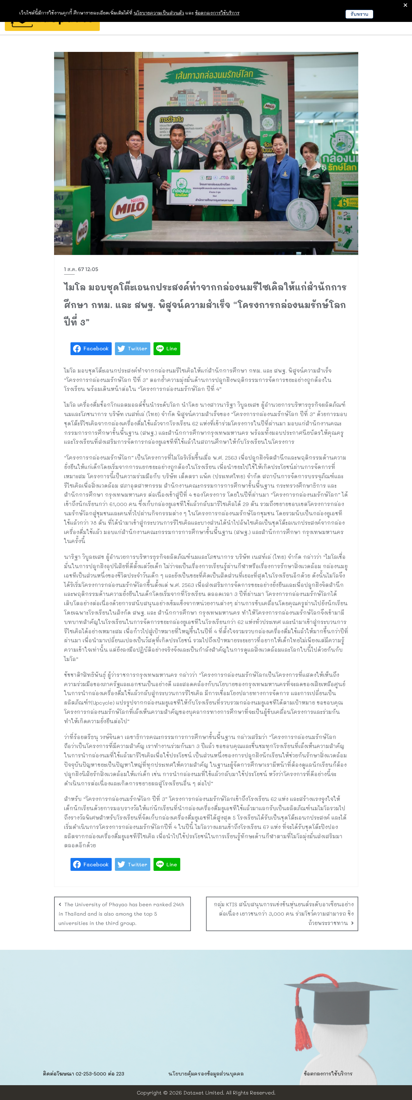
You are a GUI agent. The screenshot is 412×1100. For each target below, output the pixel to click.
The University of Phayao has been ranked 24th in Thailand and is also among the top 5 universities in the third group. (121, 913)
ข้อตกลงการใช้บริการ (328, 1073)
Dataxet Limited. (203, 1092)
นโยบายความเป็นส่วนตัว (159, 13)
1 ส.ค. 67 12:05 (81, 269)
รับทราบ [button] (359, 14)
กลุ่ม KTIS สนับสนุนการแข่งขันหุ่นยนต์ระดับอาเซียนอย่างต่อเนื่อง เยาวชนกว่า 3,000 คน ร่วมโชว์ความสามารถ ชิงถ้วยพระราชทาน (284, 913)
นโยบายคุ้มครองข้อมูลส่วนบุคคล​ (206, 1073)
